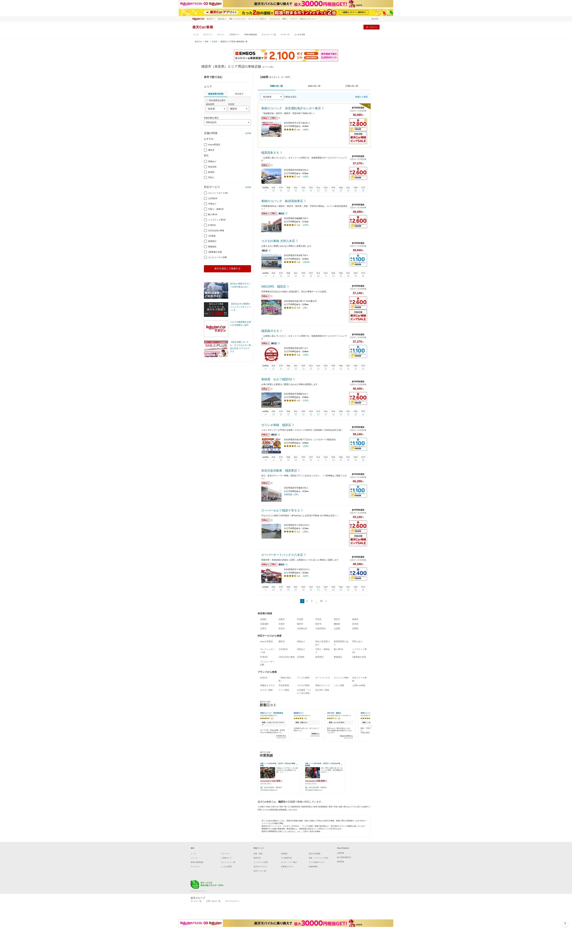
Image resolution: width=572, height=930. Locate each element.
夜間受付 (212, 241)
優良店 (211, 150)
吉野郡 (355, 628)
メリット (220, 34)
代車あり (212, 203)
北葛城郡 (264, 624)
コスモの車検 (303, 685)
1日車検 (212, 236)
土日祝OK (212, 198)
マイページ (207, 34)
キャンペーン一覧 (269, 34)
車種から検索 (361, 97)
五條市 (282, 624)
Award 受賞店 (266, 641)
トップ (195, 34)
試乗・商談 (258, 854)
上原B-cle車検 (358, 685)
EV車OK (212, 225)
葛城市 (355, 619)
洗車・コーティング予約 (318, 858)
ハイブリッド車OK (217, 220)
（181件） (306, 262)
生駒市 (282, 619)
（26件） (305, 129)
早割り (211, 177)
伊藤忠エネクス (267, 685)
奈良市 (282, 628)
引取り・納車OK (216, 209)
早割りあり (357, 641)
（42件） (305, 176)
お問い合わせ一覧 (213, 901)
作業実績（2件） (292, 494)
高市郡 (355, 624)
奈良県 (214, 41)
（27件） (305, 400)
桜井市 (318, 624)
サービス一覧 (196, 901)
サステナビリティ (232, 901)
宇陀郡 (300, 619)
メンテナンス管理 (261, 862)
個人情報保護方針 (344, 857)
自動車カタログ (287, 867)
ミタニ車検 (339, 685)
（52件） (305, 576)
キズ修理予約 (286, 858)
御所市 (300, 624)
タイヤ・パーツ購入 (289, 862)
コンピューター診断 (217, 257)
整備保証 (212, 246)
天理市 (263, 628)
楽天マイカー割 (260, 871)
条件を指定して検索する (227, 268)
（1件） (305, 308)
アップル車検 (303, 677)
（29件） (305, 532)
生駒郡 (263, 619)
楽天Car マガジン (261, 867)
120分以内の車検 (216, 230)
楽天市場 (375, 19)
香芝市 (337, 619)
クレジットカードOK (218, 193)
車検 (206, 41)
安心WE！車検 (322, 690)
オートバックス (322, 677)
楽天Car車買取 (315, 854)
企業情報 (340, 853)
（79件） (305, 355)
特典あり (212, 161)
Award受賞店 (214, 144)
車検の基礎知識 (250, 34)
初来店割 (212, 167)
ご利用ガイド (234, 34)
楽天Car (198, 41)
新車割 (211, 172)
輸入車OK (212, 214)
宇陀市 (318, 619)
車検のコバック (322, 685)
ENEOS (263, 677)
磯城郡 (337, 624)
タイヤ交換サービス (317, 862)
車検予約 (257, 858)
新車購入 (284, 854)
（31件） (305, 446)
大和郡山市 (302, 628)
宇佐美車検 (284, 685)
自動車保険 (313, 867)
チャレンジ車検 (341, 677)
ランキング (284, 34)
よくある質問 (299, 34)
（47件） (305, 225)
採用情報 (340, 862)
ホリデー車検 (266, 690)
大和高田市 (320, 628)
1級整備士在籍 (215, 252)
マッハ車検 (284, 690)
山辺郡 (337, 628)
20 (321, 601)
